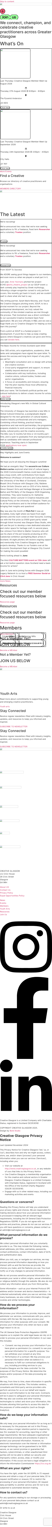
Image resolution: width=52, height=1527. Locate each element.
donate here (13, 339)
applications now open (16, 445)
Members (4, 906)
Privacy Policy (6, 893)
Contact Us (5, 890)
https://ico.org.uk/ (43, 1463)
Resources (4, 911)
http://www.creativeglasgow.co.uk (20, 1168)
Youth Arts (5, 909)
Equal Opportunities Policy (12, 895)
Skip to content (7, 1)
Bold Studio (15, 1130)
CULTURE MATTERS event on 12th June (28, 560)
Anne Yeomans (16, 282)
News (2, 900)
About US (4, 887)
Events (3, 903)
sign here (6, 396)
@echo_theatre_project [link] (17, 284)
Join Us (3, 914)
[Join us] (9, 19)
